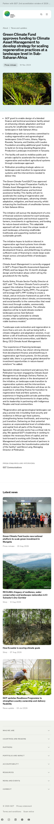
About (5, 28)
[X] (22, 820)
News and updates (19, 28)
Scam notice (28, 811)
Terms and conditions (12, 811)
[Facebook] (2, 820)
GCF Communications (12, 467)
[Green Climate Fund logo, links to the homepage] (12, 14)
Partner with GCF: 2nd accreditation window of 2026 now (27, 3)
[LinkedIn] (15, 820)
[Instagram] (9, 820)
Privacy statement (24, 806)
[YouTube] (29, 820)
